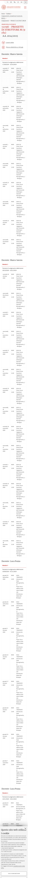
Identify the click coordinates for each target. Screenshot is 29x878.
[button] (24, 7)
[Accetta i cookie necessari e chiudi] (25, 828)
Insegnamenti (5, 21)
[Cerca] (7, 2)
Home (3, 13)
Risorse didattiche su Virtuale (14, 47)
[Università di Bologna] (11, 7)
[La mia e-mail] (21, 2)
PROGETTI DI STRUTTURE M (18, 21)
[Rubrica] (11, 2)
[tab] (25, 2)
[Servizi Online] (15, 2)
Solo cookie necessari (14, 873)
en (25, 2)
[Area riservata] (18, 2)
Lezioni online (10, 43)
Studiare (8, 13)
